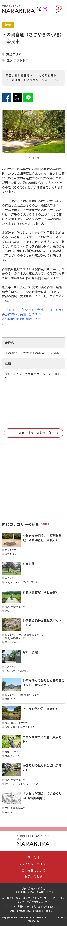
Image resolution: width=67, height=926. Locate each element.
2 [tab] (34, 158)
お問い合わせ (33, 876)
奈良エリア (13, 54)
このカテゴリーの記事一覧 (34, 433)
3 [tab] (39, 158)
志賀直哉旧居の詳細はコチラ (21, 319)
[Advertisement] (33, 481)
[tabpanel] (33, 131)
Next (60, 132)
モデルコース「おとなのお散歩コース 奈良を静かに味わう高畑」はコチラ (33, 312)
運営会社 (33, 857)
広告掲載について (33, 870)
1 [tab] (29, 158)
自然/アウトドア (17, 60)
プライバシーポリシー (34, 864)
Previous (6, 132)
